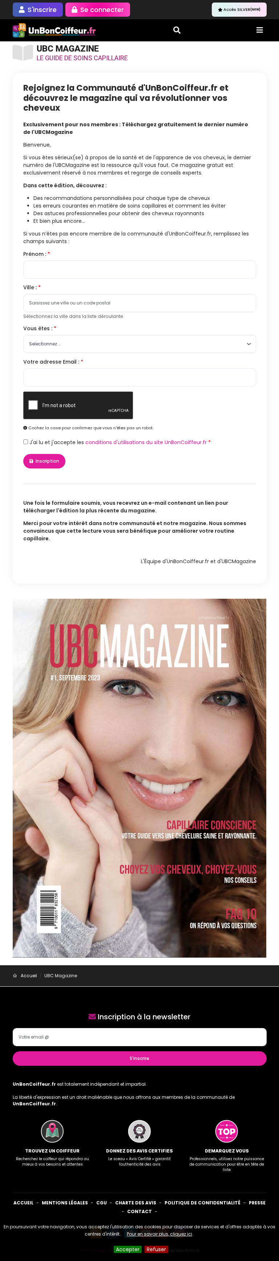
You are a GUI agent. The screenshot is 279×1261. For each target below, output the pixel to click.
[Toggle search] (177, 30)
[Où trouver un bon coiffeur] (54, 30)
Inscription (47, 461)
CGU (101, 1203)
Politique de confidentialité (202, 1203)
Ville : (30, 287)
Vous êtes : (38, 328)
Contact (139, 1211)
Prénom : (35, 254)
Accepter (128, 1249)
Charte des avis (135, 1203)
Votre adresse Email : (52, 361)
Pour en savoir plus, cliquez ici (159, 1234)
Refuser (156, 1249)
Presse (257, 1203)
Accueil (23, 1203)
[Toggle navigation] (260, 30)
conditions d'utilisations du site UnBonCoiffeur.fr (146, 442)
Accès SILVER (241, 9)
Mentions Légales (65, 1203)
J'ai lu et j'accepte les (117, 442)
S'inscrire (139, 1058)
